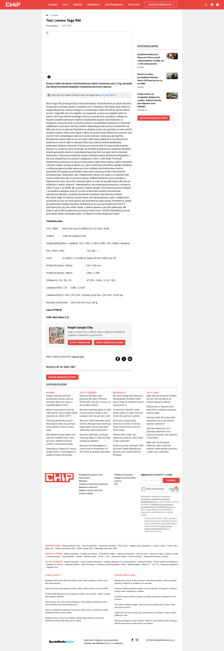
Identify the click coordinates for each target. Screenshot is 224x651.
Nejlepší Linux (52, 567)
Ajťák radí (49, 548)
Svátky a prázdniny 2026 (65, 548)
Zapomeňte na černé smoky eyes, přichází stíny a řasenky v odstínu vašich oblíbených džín (145, 614)
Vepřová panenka (71, 554)
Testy (65, 5)
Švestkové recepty (119, 556)
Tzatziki (79, 556)
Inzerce (117, 481)
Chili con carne (142, 554)
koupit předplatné (80, 342)
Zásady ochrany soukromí (90, 490)
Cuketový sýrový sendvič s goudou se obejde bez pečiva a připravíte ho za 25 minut (145, 597)
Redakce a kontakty (123, 475)
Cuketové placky (53, 556)
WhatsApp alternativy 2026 (106, 548)
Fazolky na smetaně (88, 554)
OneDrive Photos (145, 562)
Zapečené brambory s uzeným (156, 556)
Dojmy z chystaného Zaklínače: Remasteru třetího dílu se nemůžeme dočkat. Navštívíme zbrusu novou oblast (76, 611)
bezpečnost (119, 392)
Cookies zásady (86, 493)
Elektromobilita (114, 5)
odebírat (171, 480)
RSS (116, 484)
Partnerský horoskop (107, 546)
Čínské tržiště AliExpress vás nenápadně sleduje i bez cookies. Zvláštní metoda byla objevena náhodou (77, 595)
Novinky (53, 5)
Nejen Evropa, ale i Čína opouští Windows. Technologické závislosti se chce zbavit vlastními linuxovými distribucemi (76, 603)
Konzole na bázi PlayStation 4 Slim (111, 564)
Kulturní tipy (172, 546)
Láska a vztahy (159, 546)
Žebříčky (77, 5)
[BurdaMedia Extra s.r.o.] (59, 477)
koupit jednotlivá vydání (109, 342)
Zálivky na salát (171, 554)
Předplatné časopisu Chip (91, 475)
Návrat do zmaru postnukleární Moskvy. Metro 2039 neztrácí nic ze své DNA (149, 79)
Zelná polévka (68, 556)
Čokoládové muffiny (107, 554)
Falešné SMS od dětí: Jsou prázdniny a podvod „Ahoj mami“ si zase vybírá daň (128, 437)
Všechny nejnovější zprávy (62, 377)
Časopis (55, 15)
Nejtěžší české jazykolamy (140, 546)
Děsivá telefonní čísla (71, 546)
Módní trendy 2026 (85, 548)
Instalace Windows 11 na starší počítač (120, 562)
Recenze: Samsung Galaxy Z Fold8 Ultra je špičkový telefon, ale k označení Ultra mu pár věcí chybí (95, 413)
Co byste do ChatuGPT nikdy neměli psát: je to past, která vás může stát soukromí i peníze (128, 413)
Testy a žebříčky (88, 392)
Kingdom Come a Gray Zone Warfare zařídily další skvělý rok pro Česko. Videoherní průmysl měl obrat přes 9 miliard (75, 619)
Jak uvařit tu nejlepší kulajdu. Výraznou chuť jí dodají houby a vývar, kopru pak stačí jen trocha (145, 606)
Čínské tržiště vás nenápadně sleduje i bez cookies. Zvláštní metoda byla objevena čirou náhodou (149, 100)
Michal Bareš (52, 25)
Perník (100, 556)
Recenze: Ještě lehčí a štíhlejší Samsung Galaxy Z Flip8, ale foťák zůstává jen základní (95, 437)
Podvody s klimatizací (169, 564)
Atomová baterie (88, 564)
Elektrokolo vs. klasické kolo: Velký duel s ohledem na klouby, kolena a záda (161, 409)
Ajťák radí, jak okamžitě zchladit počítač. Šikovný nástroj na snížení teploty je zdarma (161, 399)
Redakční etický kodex (125, 478)
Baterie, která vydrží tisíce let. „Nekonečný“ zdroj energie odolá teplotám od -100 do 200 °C (61, 413)
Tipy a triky (134, 5)
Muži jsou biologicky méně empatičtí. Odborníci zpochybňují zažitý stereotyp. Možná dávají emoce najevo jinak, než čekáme (146, 622)
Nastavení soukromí (88, 487)
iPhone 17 (146, 564)
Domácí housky (135, 556)
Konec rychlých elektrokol (91, 562)
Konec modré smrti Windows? (166, 562)
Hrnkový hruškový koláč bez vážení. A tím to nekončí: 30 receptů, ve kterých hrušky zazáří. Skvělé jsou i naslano (146, 589)
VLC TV (155, 564)
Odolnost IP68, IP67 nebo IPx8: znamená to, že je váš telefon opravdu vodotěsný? (160, 420)
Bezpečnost (93, 5)
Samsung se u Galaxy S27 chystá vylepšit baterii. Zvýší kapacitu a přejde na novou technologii (61, 451)
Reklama (83, 481)
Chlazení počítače (71, 562)
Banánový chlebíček (125, 554)
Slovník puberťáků (89, 546)
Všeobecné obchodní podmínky (93, 484)
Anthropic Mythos (72, 564)
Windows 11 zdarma (55, 564)
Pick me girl (122, 546)
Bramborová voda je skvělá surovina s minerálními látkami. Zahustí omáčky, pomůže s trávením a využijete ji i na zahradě (146, 581)
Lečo (108, 556)
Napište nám (78, 356)
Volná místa (84, 478)
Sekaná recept (90, 556)
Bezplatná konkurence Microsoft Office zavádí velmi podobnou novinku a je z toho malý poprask (150, 59)
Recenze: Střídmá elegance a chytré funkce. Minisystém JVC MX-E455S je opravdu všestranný (95, 448)
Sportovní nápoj (156, 554)
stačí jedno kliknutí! (108, 95)
